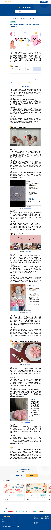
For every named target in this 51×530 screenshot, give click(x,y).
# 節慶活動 (22, 461)
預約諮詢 (18, 475)
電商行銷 (13, 21)
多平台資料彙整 (36, 521)
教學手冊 (35, 523)
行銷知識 (11, 18)
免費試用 (44, 1)
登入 (36, 1)
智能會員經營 (36, 518)
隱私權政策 (47, 519)
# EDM (11, 461)
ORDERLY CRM (8, 1)
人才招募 (42, 519)
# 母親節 (16, 461)
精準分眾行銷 (36, 522)
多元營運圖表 (36, 519)
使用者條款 (47, 518)
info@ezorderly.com (8, 521)
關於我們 (42, 518)
